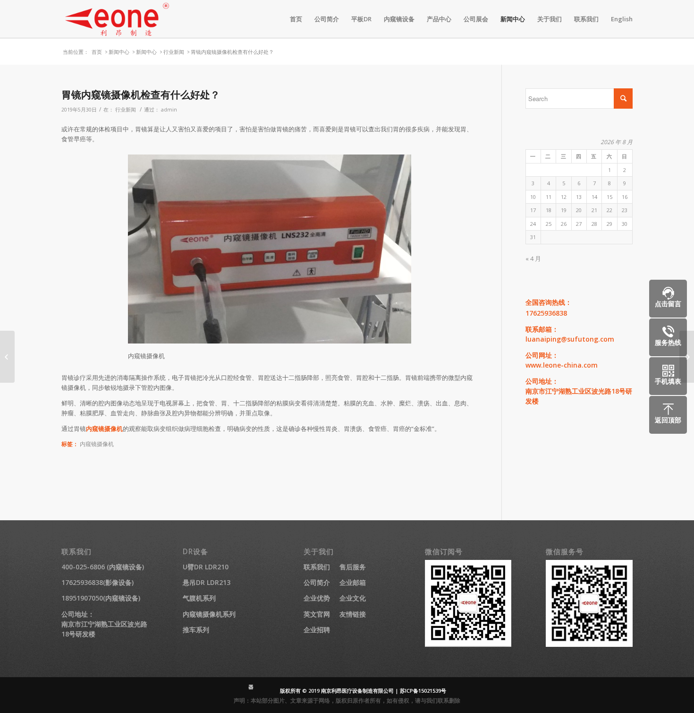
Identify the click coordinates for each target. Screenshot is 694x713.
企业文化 (352, 597)
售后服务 (352, 566)
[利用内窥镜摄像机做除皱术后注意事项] (7, 357)
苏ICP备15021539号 (423, 690)
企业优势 (317, 597)
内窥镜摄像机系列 (209, 614)
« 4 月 (533, 258)
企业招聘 (317, 629)
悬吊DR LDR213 (206, 582)
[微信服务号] (589, 644)
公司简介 (317, 582)
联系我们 (317, 566)
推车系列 (196, 629)
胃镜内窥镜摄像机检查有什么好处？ (140, 94)
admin (169, 109)
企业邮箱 (352, 582)
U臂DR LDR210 (206, 566)
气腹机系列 (199, 597)
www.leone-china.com (561, 365)
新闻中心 (119, 51)
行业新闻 (173, 51)
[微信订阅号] (468, 644)
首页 (97, 51)
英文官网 (317, 614)
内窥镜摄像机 (104, 428)
